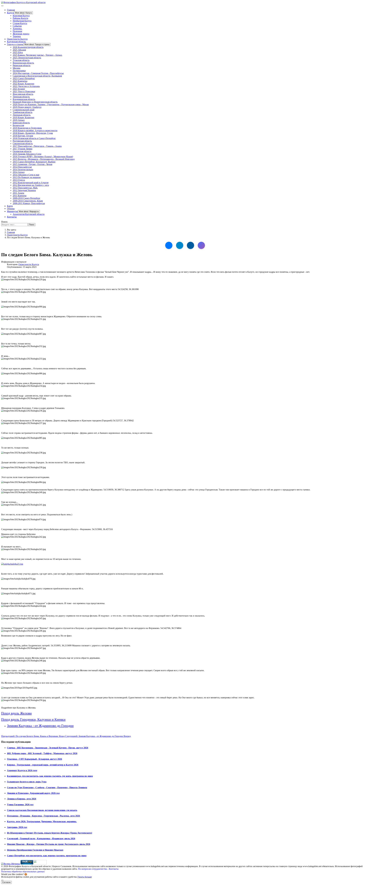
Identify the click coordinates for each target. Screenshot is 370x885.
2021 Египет (19, 89)
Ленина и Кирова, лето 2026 (21, 799)
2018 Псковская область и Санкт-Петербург (34, 138)
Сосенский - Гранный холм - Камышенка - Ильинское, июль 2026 (41, 838)
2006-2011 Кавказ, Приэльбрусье (29, 203)
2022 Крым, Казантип (23, 83)
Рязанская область (21, 65)
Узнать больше (84, 877)
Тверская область (21, 96)
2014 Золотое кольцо (23, 169)
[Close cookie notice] (2, 880)
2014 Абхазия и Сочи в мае (26, 175)
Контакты (12, 217)
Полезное (17, 31)
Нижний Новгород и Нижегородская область (35, 102)
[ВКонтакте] (168, 245)
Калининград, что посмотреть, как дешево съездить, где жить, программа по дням (50, 776)
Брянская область (21, 122)
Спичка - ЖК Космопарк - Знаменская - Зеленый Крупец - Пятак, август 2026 (47, 747)
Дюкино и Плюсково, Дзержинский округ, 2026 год (33, 793)
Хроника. (17, 28)
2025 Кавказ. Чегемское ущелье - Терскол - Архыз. (37, 55)
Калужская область (16, 41)
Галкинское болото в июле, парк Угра (26, 781)
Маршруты (12, 211)
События (17, 26)
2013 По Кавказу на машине (27, 177)
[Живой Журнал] (190, 245)
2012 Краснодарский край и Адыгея (30, 182)
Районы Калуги (20, 18)
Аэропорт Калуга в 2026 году (22, 770)
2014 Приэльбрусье (22, 167)
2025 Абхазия (19, 50)
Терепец (17, 36)
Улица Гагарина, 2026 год (20, 804)
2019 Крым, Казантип (23, 117)
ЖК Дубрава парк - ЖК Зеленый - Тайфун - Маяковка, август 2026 (42, 753)
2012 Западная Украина (24, 190)
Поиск (4, 221)
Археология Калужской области (29, 214)
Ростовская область (22, 141)
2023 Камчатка (20, 81)
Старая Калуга (20, 23)
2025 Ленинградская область (27, 57)
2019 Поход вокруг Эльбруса (27, 107)
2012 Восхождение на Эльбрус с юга (31, 185)
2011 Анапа (18, 193)
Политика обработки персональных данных (23, 871)
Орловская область (22, 151)
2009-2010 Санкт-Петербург (26, 198)
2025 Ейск (18, 52)
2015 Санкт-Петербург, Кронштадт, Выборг (34, 161)
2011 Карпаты (19, 195)
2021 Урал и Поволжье (24, 91)
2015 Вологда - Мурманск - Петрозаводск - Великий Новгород (44, 159)
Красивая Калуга (21, 15)
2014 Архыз (18, 172)
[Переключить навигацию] (2, 5)
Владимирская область (24, 99)
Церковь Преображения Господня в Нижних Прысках (35, 850)
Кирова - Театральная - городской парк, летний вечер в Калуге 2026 (42, 765)
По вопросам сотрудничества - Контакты (98, 869)
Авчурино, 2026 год (17, 827)
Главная (11, 10)
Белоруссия (18, 125)
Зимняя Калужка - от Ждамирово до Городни (40, 726)
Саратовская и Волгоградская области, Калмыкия (37, 76)
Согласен (6, 882)
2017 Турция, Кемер (22, 148)
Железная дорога (21, 34)
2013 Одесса (19, 180)
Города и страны (15, 44)
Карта (10, 206)
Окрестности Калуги (17, 39)
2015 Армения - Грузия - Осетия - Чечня (32, 164)
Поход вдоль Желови (16, 713)
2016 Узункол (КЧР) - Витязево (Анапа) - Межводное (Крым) (43, 156)
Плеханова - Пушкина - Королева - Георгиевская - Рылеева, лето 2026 (43, 816)
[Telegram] (179, 245)
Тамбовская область (22, 112)
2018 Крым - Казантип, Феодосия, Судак (33, 133)
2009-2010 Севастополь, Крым (28, 201)
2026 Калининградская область (28, 47)
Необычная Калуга (22, 21)
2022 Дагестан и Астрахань (26, 86)
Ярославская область (23, 94)
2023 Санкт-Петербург (24, 78)
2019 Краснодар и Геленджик (27, 128)
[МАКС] (201, 245)
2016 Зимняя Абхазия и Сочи (27, 154)
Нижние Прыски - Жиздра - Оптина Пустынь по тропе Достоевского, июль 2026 (48, 844)
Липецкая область (21, 115)
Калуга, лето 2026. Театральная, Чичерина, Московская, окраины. (42, 821)
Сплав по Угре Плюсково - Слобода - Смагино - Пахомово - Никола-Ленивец (47, 787)
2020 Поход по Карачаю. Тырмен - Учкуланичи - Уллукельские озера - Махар (51, 104)
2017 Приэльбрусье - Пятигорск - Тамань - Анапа (37, 146)
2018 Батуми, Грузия (23, 135)
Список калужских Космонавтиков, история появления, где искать (42, 810)
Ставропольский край (23, 109)
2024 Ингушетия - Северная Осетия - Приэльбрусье (38, 73)
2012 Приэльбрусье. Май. (25, 188)
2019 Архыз (18, 120)
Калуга (10, 12)
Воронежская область (23, 63)
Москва (16, 68)
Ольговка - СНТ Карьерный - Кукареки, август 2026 (34, 759)
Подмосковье (19, 70)
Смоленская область (23, 143)
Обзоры (11, 208)
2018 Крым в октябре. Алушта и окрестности (35, 130)
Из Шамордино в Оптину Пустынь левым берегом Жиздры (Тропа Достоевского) (49, 833)
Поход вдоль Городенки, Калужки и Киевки (33, 719)
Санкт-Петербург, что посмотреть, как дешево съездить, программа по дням (46, 855)
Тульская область (21, 60)
